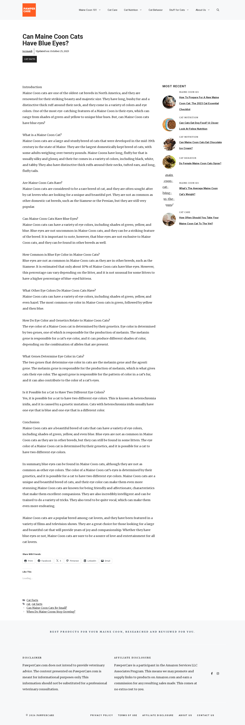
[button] (217, 10)
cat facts (37, 604)
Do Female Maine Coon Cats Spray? (200, 163)
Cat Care (112, 9)
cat (28, 604)
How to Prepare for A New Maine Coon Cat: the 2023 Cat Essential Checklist (199, 103)
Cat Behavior (156, 9)
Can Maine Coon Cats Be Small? (46, 607)
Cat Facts (29, 59)
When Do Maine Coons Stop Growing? (50, 611)
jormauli (27, 51)
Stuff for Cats (177, 9)
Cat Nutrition (131, 9)
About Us (201, 9)
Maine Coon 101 (88, 9)
